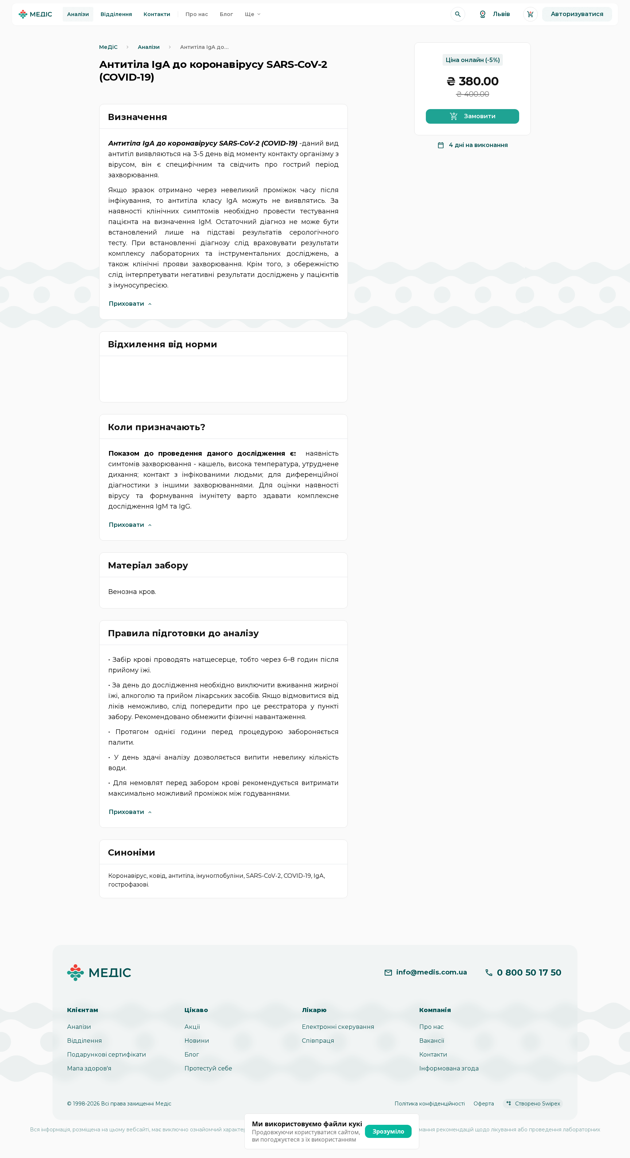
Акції (192, 1026)
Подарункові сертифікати (106, 1054)
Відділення (84, 1040)
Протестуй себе (208, 1068)
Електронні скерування (338, 1026)
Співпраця (318, 1040)
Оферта (484, 1103)
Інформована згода (449, 1068)
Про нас (431, 1026)
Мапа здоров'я (89, 1068)
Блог (191, 1054)
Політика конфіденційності (429, 1103)
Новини (196, 1040)
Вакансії (431, 1040)
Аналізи (79, 1026)
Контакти (433, 1054)
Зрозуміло (388, 1131)
